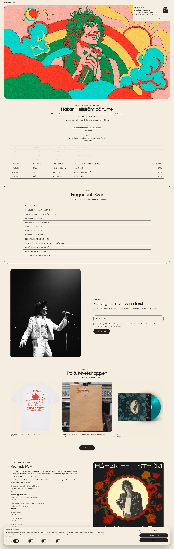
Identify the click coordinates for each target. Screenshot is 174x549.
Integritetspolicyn (118, 326)
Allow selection (154, 535)
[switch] (31, 541)
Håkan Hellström (10, 2)
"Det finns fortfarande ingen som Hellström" (87, 128)
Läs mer (142, 19)
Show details (66, 541)
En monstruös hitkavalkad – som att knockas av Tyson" (87, 138)
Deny (153, 540)
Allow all (154, 530)
